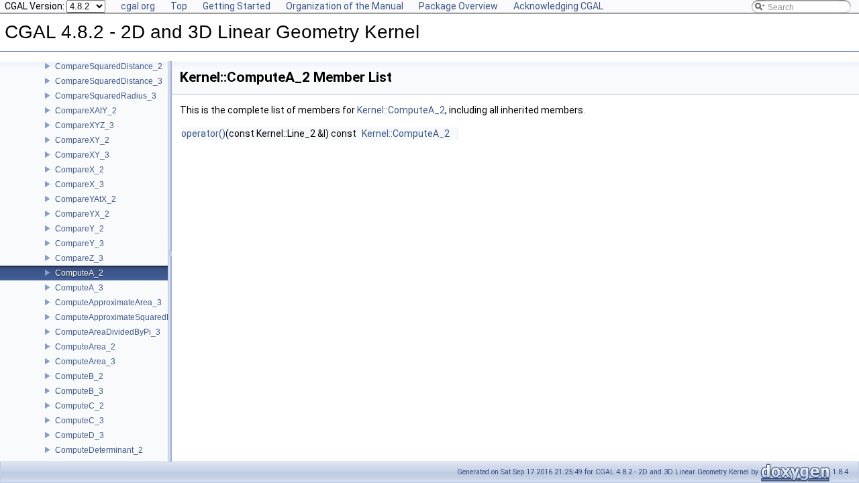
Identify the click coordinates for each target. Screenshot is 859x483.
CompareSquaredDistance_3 (108, 81)
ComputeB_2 (79, 376)
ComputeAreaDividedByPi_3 (107, 332)
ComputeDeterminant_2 (99, 450)
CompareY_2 (79, 228)
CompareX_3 (79, 184)
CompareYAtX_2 (85, 199)
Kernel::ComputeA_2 (401, 110)
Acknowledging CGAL (558, 6)
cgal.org (138, 6)
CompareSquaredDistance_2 (108, 66)
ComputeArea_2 (85, 347)
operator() (203, 133)
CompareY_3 (79, 243)
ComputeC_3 (79, 420)
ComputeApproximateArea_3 (108, 302)
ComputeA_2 (79, 273)
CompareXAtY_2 (86, 110)
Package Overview (458, 6)
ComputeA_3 (79, 287)
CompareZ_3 (79, 258)
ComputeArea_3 (85, 361)
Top (178, 6)
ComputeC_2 (79, 406)
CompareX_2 (79, 169)
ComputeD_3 (79, 435)
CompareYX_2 (82, 214)
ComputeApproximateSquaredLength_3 (128, 317)
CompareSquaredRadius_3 (105, 96)
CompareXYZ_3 (84, 125)
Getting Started (236, 6)
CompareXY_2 (82, 140)
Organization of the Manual (344, 6)
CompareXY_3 (82, 155)
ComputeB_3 (79, 391)
